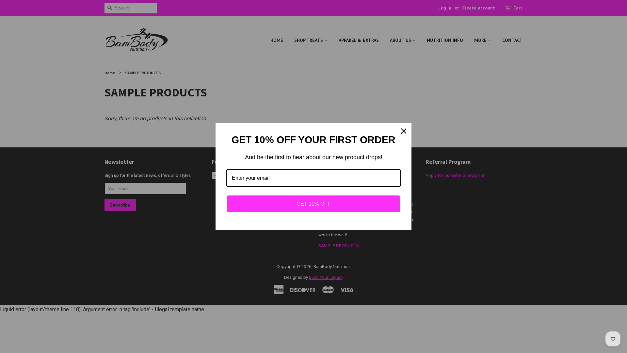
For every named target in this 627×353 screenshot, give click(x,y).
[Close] (403, 131)
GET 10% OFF (314, 204)
